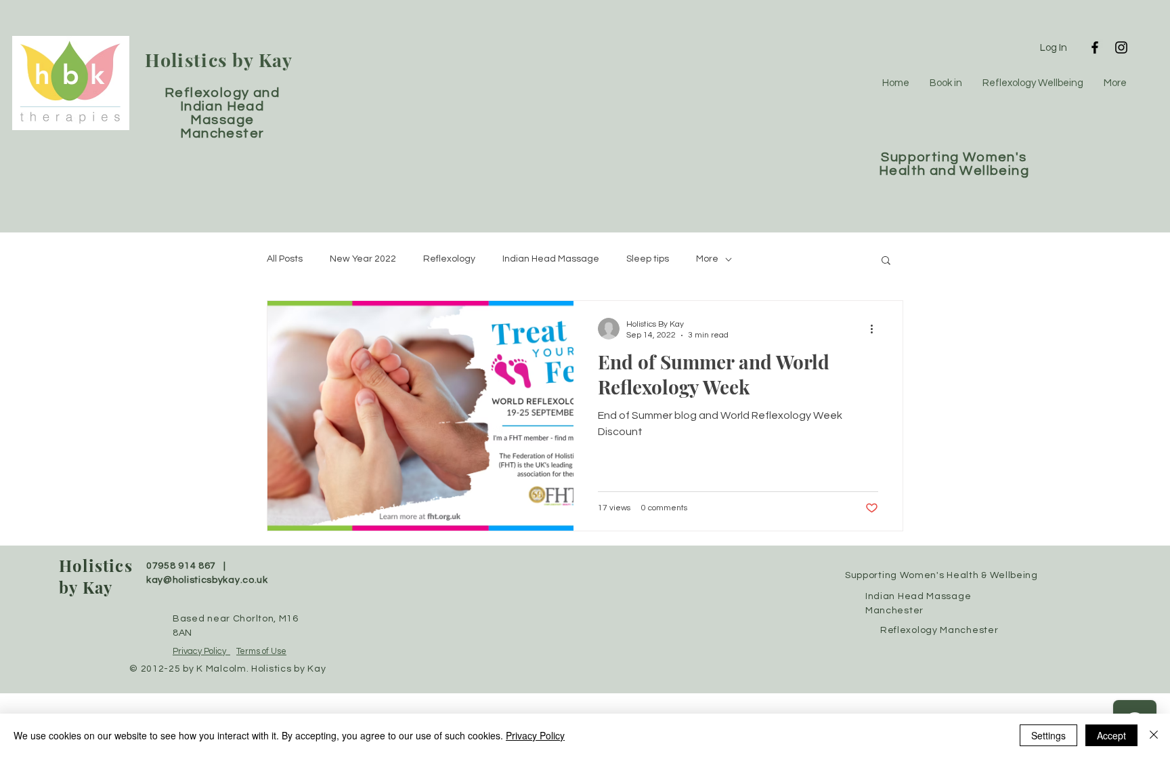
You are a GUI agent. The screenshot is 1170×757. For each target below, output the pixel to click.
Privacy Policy (201, 651)
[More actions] (876, 329)
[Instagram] (1121, 47)
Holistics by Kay (219, 59)
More (707, 259)
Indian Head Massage (550, 259)
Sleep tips (647, 259)
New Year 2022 (363, 259)
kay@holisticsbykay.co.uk (207, 580)
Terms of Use (261, 651)
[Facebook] (1095, 47)
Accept (1111, 735)
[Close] (1154, 735)
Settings (1048, 735)
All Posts (285, 259)
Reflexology (449, 259)
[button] (886, 261)
